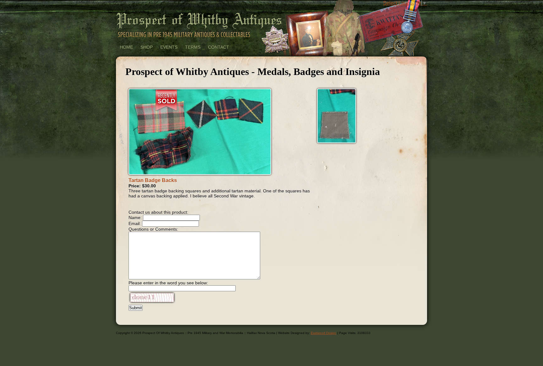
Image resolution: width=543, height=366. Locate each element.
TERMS (192, 47)
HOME (126, 47)
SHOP (146, 47)
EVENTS (169, 47)
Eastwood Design (323, 333)
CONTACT (218, 47)
